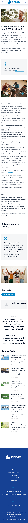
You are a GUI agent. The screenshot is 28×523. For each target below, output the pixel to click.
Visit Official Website (8, 294)
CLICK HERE (19, 71)
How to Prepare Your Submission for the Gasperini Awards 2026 (18, 397)
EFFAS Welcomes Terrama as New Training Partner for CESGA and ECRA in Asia (18, 426)
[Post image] (5, 357)
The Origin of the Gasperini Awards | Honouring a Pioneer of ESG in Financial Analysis (18, 385)
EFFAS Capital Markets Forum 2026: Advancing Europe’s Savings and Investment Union (18, 372)
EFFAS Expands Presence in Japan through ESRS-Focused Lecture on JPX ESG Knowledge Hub (18, 359)
